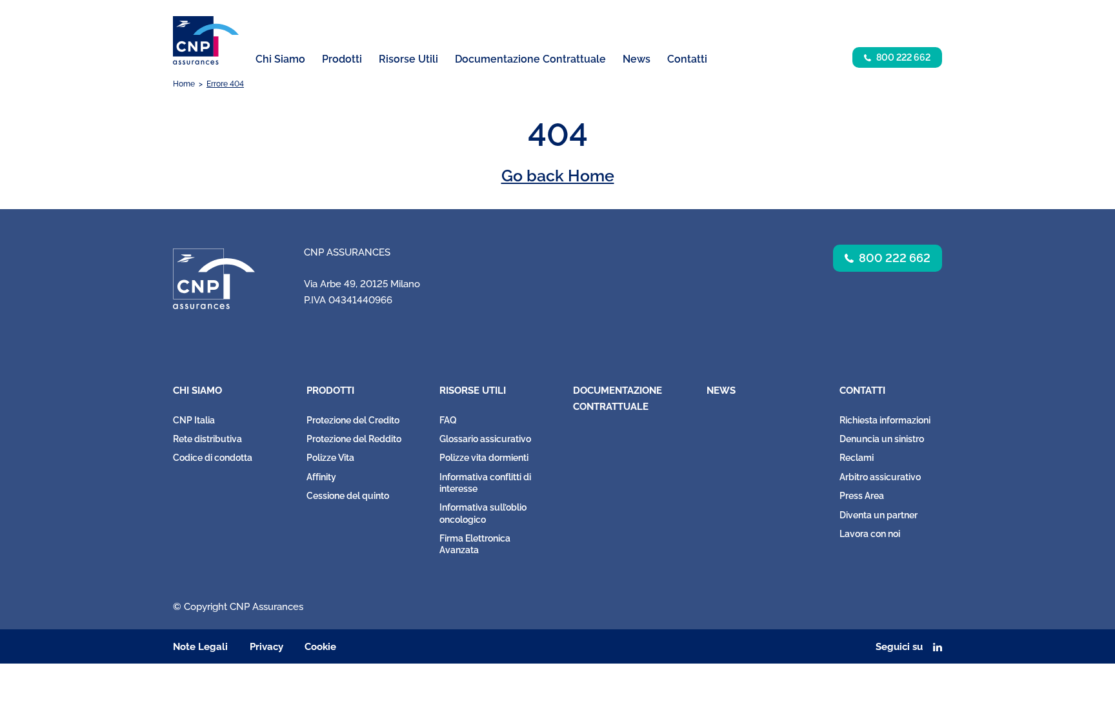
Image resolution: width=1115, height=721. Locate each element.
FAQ (448, 420)
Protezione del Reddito (353, 439)
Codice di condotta (212, 457)
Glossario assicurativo (485, 439)
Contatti (862, 390)
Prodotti (330, 390)
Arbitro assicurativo (880, 477)
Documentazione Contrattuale (530, 59)
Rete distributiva (207, 439)
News (636, 59)
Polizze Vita (330, 457)
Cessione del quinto (347, 496)
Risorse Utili (472, 390)
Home (184, 83)
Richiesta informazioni (884, 420)
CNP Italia (194, 420)
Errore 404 (225, 83)
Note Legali (200, 647)
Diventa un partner (878, 515)
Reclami (856, 457)
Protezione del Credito (352, 420)
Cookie (320, 647)
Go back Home (557, 175)
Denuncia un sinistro (881, 439)
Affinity (321, 477)
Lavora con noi (869, 534)
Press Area (861, 496)
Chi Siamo (197, 390)
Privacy (266, 647)
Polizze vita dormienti (483, 457)
